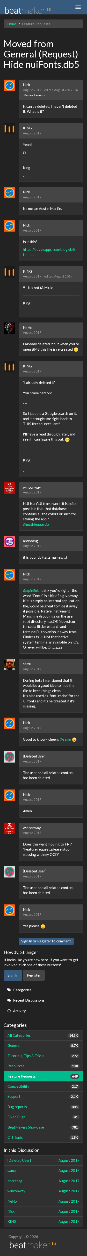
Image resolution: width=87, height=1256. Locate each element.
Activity (19, 1011)
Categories (22, 990)
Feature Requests (34, 95)
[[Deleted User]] (11, 757)
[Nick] (11, 85)
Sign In (26, 941)
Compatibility (42, 1086)
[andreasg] (11, 541)
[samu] (11, 664)
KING (27, 128)
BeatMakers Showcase (42, 1127)
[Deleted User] (34, 756)
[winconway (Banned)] (11, 488)
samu (27, 664)
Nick (26, 84)
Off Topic (42, 1137)
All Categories (42, 1035)
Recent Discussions (28, 1000)
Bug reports (42, 1107)
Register (44, 941)
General (42, 1045)
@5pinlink (31, 590)
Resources (42, 1066)
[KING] (11, 128)
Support (42, 1096)
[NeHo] (11, 328)
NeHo (27, 327)
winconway (32, 487)
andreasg (30, 541)
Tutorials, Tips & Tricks (42, 1056)
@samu (65, 739)
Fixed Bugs (42, 1117)
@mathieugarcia (36, 524)
